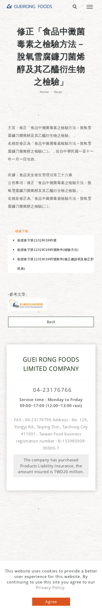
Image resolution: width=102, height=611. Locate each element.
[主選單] (89, 7)
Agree (51, 601)
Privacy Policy (50, 587)
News (58, 92)
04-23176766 (52, 389)
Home (44, 92)
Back (51, 321)
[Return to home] (29, 6)
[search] (75, 7)
